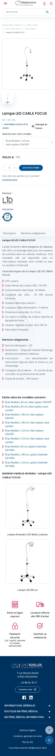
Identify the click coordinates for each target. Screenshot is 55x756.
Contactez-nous (25, 689)
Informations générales (19, 705)
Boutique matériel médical (21, 711)
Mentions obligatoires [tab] (33, 233)
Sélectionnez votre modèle (16, 134)
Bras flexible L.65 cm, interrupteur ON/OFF (28, 402)
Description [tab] (9, 233)
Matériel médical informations (24, 717)
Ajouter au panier (31, 168)
